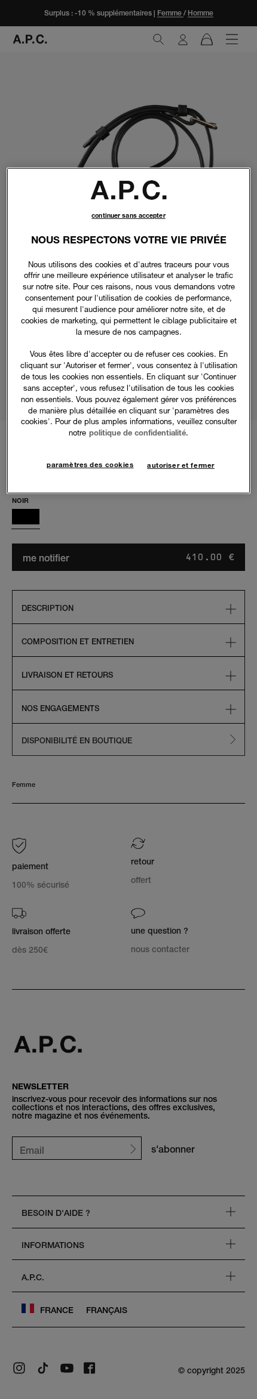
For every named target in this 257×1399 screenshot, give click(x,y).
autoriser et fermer (181, 465)
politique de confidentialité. (138, 432)
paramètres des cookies (90, 465)
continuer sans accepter (128, 216)
